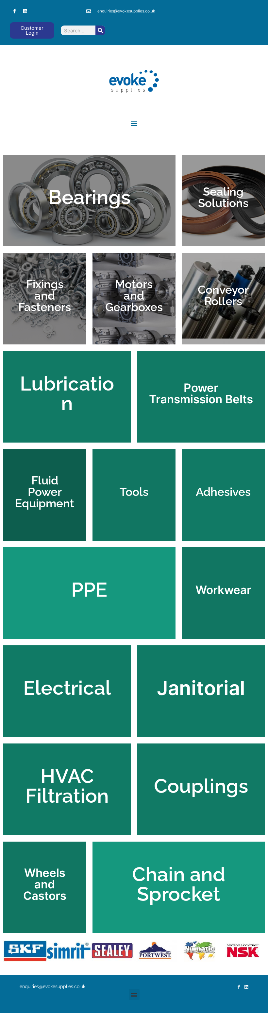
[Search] (100, 30)
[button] (134, 123)
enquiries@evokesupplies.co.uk (52, 986)
